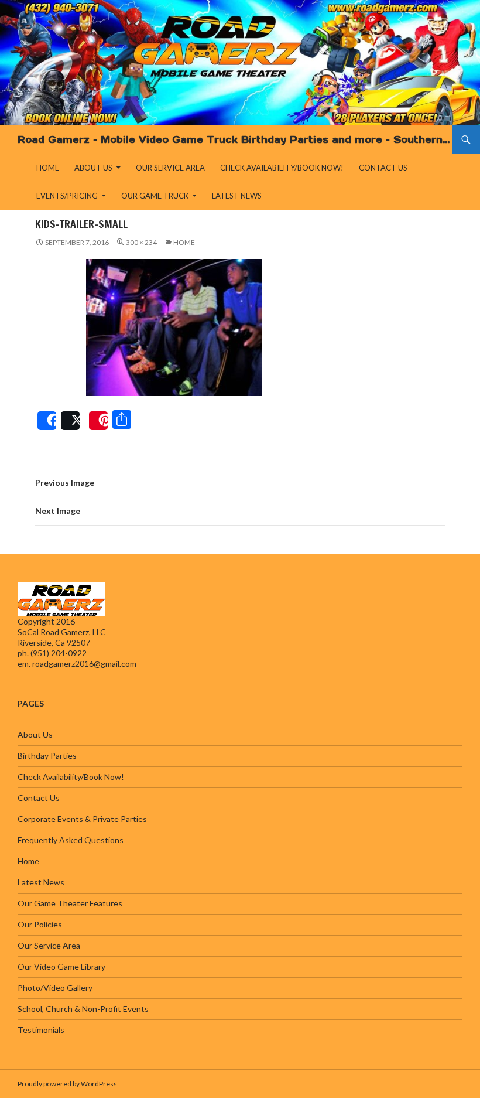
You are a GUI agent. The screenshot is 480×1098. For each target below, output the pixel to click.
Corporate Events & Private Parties (82, 819)
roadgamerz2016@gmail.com (84, 664)
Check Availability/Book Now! (282, 167)
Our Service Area (170, 167)
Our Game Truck (154, 195)
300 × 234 (141, 242)
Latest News (237, 195)
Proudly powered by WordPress (67, 1083)
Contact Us (383, 167)
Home (47, 167)
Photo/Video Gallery (55, 988)
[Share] (47, 420)
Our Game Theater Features (70, 903)
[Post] (70, 420)
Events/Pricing (67, 195)
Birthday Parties (47, 756)
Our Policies (40, 924)
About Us (93, 167)
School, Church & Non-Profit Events (83, 1009)
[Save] (98, 420)
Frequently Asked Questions (71, 840)
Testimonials (41, 1030)
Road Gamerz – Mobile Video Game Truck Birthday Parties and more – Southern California (235, 139)
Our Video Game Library (61, 966)
